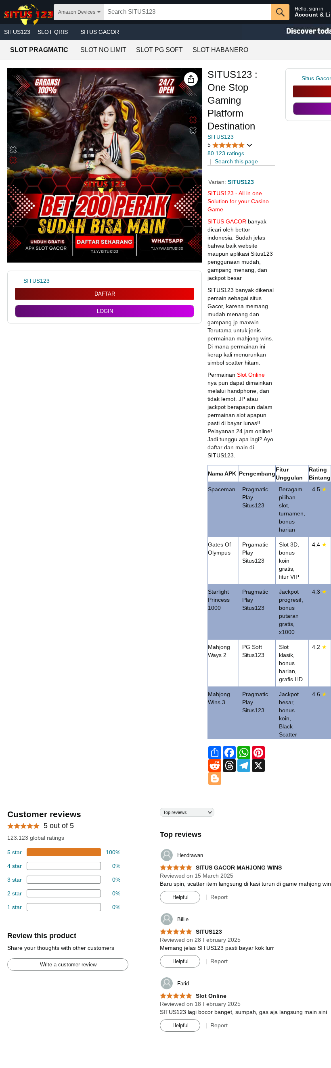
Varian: (218, 182)
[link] (297, 78)
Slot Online (251, 374)
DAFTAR (104, 294)
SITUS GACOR (99, 32)
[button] (191, 79)
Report (219, 897)
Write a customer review (68, 965)
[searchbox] (187, 12)
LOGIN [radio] (105, 311)
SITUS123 (17, 32)
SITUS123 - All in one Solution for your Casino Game (238, 201)
